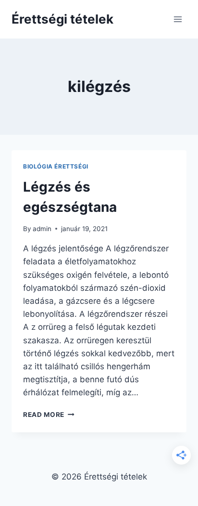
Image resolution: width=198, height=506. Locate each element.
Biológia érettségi (55, 166)
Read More (48, 414)
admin (42, 229)
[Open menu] (177, 19)
